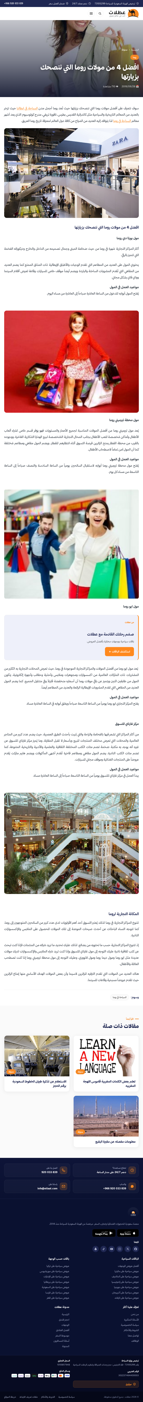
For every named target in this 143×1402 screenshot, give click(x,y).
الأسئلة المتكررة (131, 1319)
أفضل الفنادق (62, 1330)
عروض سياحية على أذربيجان (125, 1292)
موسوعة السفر (62, 1335)
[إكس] (128, 1249)
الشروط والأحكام (131, 1330)
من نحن (135, 1314)
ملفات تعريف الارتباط (29, 1396)
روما (134, 57)
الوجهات (65, 1324)
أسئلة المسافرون (61, 1340)
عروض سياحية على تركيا (58, 1266)
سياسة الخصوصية (130, 1324)
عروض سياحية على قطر (58, 1297)
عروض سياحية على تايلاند (127, 1297)
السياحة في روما (122, 121)
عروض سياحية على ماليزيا (127, 1271)
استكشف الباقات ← (119, 651)
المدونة (65, 1346)
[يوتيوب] (111, 1249)
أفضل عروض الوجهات (128, 1266)
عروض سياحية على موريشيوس (54, 1271)
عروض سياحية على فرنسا (57, 1292)
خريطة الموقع (10, 1396)
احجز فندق (64, 1319)
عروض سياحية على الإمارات (56, 1276)
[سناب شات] (95, 1249)
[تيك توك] (103, 1249)
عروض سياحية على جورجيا (126, 1287)
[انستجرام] (119, 1249)
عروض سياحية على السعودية (55, 1287)
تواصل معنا (133, 1335)
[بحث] (99, 13)
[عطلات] (124, 13)
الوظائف (135, 1340)
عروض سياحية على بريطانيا (56, 1281)
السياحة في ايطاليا (27, 108)
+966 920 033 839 (13, 3)
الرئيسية (135, 49)
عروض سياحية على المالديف (125, 1276)
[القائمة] (91, 13)
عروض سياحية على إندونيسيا (125, 1281)
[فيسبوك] (136, 1249)
